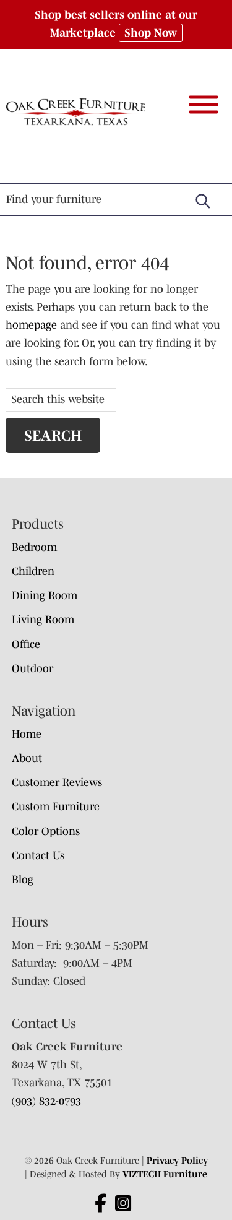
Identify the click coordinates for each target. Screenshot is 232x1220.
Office (26, 644)
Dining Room (44, 595)
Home (26, 734)
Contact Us (38, 855)
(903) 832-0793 (46, 1101)
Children (33, 571)
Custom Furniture (56, 806)
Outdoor (32, 668)
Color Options (46, 831)
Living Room (43, 619)
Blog (22, 879)
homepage (31, 325)
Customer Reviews (57, 782)
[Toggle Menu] (203, 104)
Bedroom (34, 547)
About (27, 758)
